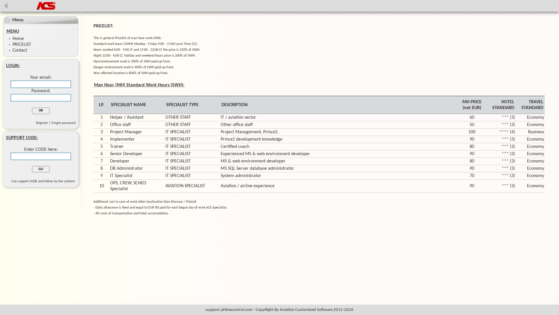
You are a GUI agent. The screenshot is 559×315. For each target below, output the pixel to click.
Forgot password (63, 123)
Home (18, 38)
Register (42, 123)
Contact (20, 50)
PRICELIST (22, 44)
